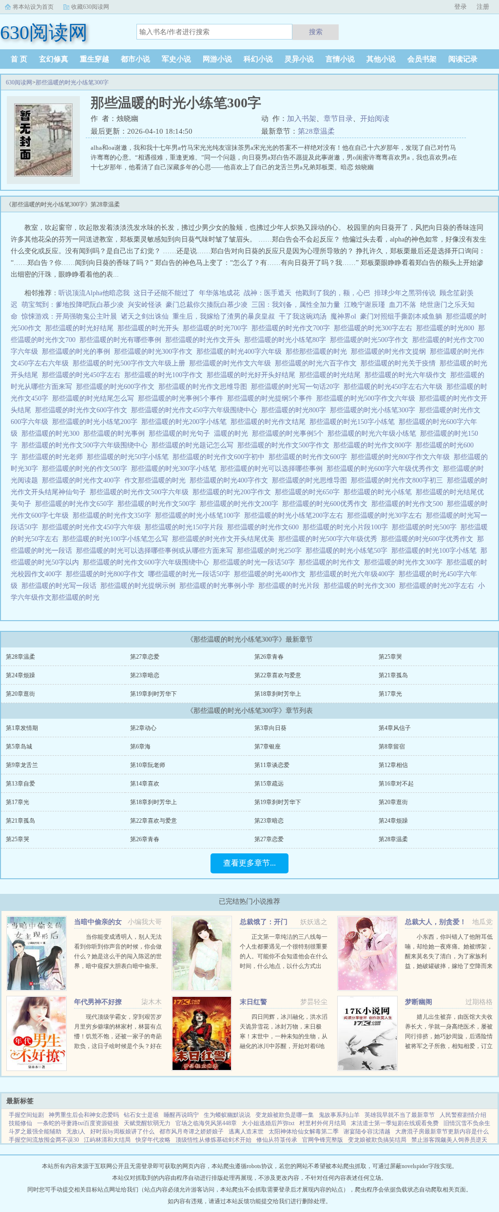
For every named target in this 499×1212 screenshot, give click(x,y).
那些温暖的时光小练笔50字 (348, 550)
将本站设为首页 (33, 6)
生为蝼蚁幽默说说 (227, 1114)
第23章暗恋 (144, 675)
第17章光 (390, 693)
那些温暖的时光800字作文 (107, 574)
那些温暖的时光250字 (271, 550)
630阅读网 (19, 82)
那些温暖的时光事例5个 (289, 433)
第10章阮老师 (147, 765)
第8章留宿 (392, 746)
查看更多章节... (249, 863)
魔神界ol (343, 316)
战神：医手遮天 (267, 293)
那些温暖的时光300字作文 (155, 351)
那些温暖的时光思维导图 (311, 480)
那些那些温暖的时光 (318, 351)
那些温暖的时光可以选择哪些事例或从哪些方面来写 (156, 550)
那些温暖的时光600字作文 (117, 386)
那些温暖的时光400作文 (271, 574)
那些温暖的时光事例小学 (218, 585)
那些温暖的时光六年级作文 (407, 375)
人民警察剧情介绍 (463, 1114)
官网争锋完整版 (322, 1139)
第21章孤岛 (393, 675)
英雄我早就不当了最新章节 (400, 1114)
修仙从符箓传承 (276, 1139)
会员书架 (422, 59)
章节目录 (338, 118)
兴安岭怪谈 (145, 304)
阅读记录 (463, 59)
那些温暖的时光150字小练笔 (354, 421)
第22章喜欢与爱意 (277, 675)
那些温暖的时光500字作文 (371, 339)
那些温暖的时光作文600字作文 (83, 410)
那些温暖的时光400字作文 (231, 480)
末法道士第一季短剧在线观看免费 (395, 1123)
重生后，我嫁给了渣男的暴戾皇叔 (224, 316)
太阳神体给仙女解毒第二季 (304, 1131)
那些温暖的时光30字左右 (386, 515)
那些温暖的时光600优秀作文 (326, 503)
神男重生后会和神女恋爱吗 (84, 1114)
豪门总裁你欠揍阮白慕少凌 (207, 304)
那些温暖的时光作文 (331, 562)
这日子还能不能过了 (164, 293)
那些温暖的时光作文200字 (241, 503)
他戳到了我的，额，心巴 (332, 293)
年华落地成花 (219, 293)
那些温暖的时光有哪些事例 (122, 339)
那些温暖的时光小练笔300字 (72, 82)
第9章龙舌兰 (22, 765)
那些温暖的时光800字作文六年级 (402, 457)
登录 (460, 6)
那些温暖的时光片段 (291, 585)
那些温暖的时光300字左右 (375, 328)
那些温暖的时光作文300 (361, 585)
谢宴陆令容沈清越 (367, 1131)
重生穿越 (94, 59)
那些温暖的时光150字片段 (186, 527)
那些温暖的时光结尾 (332, 375)
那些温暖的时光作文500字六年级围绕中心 (86, 445)
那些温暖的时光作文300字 (405, 562)
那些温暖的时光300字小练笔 (175, 468)
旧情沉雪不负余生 (466, 1123)
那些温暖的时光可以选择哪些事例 (273, 468)
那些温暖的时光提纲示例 (139, 585)
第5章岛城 (19, 746)
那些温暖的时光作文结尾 (269, 421)
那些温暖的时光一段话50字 (256, 562)
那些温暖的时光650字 (309, 492)
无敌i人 (75, 1131)
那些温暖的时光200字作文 (233, 492)
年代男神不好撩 (98, 1002)
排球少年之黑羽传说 (405, 293)
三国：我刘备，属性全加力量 (295, 304)
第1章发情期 (22, 728)
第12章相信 (393, 765)
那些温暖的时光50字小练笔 (130, 457)
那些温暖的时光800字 (295, 410)
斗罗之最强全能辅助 (35, 1131)
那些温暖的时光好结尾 (81, 328)
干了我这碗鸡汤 (302, 316)
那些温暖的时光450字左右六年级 (395, 386)
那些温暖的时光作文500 (409, 503)
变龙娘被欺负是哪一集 (284, 1114)
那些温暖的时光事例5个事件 (182, 398)
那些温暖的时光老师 (54, 457)
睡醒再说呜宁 (181, 1114)
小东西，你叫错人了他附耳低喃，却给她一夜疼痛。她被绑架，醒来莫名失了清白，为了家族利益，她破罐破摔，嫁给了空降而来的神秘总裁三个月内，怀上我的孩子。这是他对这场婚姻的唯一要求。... (449, 966)
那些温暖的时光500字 (426, 527)
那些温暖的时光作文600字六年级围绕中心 (148, 562)
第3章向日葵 (270, 728)
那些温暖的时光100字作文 (165, 375)
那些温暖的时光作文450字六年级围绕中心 (196, 410)
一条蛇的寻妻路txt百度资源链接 (78, 1123)
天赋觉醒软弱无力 (147, 1123)
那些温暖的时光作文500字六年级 (141, 492)
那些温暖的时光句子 (181, 433)
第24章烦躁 (20, 675)
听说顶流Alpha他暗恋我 (94, 293)
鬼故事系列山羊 (339, 1114)
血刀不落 (402, 304)
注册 (483, 6)
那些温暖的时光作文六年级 (232, 363)
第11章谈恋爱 (271, 765)
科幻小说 (258, 59)
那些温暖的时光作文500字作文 (285, 445)
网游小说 (217, 59)
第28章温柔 (316, 131)
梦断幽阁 (418, 1002)
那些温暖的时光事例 (116, 433)
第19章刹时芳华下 (153, 693)
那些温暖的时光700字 (217, 328)
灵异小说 (299, 59)
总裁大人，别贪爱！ (435, 922)
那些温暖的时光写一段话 (60, 585)
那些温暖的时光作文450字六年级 (93, 527)
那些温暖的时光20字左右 (438, 585)
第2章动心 (143, 728)
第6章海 (140, 746)
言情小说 (340, 59)
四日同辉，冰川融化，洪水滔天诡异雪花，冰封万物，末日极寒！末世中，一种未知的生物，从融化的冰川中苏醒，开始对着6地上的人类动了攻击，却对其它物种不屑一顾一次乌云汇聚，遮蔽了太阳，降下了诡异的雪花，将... (283, 1046)
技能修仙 (20, 1123)
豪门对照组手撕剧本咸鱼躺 (401, 316)
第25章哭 (390, 656)
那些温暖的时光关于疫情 (400, 363)
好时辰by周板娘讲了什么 (122, 1131)
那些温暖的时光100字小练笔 (435, 550)
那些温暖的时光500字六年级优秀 (329, 539)
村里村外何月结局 (322, 1123)
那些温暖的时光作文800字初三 (399, 480)
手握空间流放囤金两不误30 (44, 1139)
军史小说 (176, 59)
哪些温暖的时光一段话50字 (191, 574)
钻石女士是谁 (141, 1114)
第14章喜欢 (144, 783)
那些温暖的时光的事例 (78, 351)
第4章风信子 (395, 728)
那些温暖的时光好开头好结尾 (253, 375)
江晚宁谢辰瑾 (364, 304)
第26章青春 (269, 656)
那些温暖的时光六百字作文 (318, 363)
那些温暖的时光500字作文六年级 (367, 398)
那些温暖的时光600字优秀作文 (429, 539)
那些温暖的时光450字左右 (83, 375)
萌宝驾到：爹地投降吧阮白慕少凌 (72, 304)
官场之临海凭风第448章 (206, 1123)
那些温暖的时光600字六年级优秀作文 (384, 468)
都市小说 (135, 59)
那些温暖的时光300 (52, 433)
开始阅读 (374, 118)
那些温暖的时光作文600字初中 (221, 457)
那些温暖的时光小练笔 (380, 492)
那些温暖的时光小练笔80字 (287, 339)
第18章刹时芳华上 (277, 693)
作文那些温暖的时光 (157, 480)
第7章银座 (267, 746)
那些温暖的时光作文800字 (374, 445)
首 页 (19, 59)
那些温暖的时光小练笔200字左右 (295, 515)
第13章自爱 (20, 783)
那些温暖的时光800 (447, 328)
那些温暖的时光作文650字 (76, 503)
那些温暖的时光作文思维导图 (204, 386)
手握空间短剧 (26, 1114)
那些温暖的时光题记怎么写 (194, 445)
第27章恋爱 (144, 656)
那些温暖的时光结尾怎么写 (95, 398)
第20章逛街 (20, 693)
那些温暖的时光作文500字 (158, 503)
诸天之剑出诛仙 (145, 316)
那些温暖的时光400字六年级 (241, 351)
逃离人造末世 (246, 1131)
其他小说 (381, 59)
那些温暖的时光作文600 (265, 527)
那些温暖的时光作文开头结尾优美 (225, 539)
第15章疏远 (269, 783)
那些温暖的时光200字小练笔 (185, 421)
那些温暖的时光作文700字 (292, 328)
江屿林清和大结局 (107, 1139)
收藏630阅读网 (90, 6)
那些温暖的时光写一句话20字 (297, 386)
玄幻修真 (53, 59)
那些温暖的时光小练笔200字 (96, 421)
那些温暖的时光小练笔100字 (199, 515)
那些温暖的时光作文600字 (310, 457)
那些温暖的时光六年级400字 (354, 574)
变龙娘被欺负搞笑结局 (377, 1139)
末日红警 (253, 1002)
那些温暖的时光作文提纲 (390, 351)
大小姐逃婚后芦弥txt (268, 1123)
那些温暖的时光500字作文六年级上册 (131, 363)
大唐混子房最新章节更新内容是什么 (442, 1131)
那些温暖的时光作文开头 (204, 339)
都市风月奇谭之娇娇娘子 (191, 1131)
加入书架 (301, 118)
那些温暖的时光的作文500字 (86, 468)
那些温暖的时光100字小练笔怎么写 (117, 539)
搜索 (316, 32)
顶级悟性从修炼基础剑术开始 (213, 1139)
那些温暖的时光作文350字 (114, 515)
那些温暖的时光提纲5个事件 (271, 398)
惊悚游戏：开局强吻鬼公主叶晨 (69, 316)
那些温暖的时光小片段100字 (347, 527)
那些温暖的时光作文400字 (83, 480)
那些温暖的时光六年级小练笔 (373, 433)
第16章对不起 (396, 783)
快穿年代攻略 (153, 1139)
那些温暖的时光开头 (150, 328)
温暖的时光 (233, 433)
